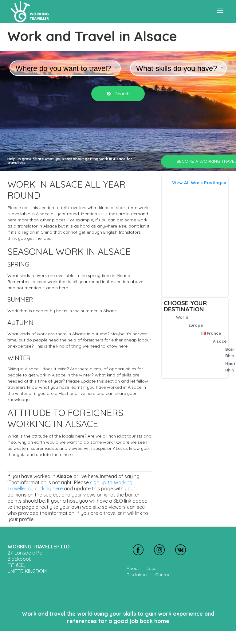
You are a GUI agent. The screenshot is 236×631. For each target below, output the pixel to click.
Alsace (219, 341)
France (214, 333)
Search (121, 93)
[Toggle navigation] (220, 11)
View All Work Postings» (199, 182)
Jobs (151, 568)
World (182, 317)
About (133, 568)
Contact (163, 574)
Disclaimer (137, 574)
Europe (195, 325)
